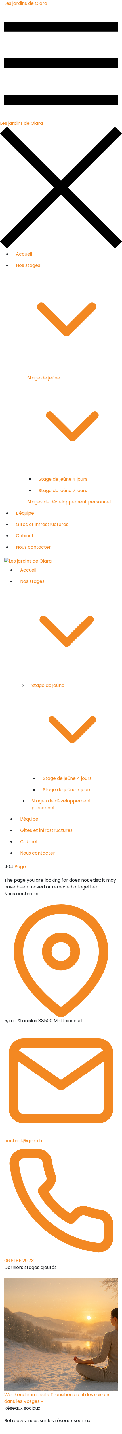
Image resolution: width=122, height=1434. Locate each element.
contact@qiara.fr (23, 1140)
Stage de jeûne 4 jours (63, 479)
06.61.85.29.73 (19, 1260)
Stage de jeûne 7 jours (63, 490)
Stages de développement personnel (69, 502)
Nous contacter (33, 547)
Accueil (24, 254)
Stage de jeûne (43, 378)
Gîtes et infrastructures (42, 524)
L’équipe (25, 513)
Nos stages (28, 265)
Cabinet (25, 536)
